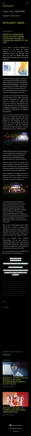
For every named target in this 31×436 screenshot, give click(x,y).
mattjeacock (19, 428)
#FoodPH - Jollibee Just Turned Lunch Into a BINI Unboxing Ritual (14, 410)
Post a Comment (10, 386)
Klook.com (7, 354)
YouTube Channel (20, 270)
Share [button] (4, 301)
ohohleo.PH (8, 6)
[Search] (27, 2)
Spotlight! (9, 23)
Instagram (17, 263)
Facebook (18, 267)
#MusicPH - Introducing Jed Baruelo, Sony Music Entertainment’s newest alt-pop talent (15, 381)
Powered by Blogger (16, 425)
